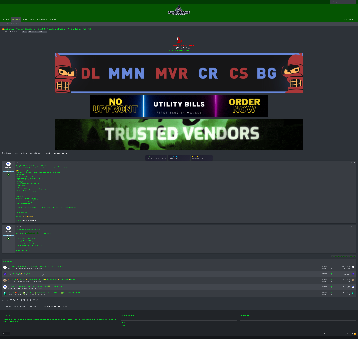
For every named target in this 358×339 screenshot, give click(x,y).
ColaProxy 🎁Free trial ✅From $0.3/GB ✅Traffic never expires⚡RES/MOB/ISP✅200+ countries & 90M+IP (44, 293)
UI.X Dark (6, 334)
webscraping (42, 31)
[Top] (352, 333)
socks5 (35, 31)
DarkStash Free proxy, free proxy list (34, 268)
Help (344, 334)
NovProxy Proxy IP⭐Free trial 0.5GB (20, 273)
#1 (354, 162)
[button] (34, 19)
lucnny (10, 281)
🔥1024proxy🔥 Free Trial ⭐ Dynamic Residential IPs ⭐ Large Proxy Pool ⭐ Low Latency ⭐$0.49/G (42, 280)
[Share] (352, 163)
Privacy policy (338, 334)
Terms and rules (328, 334)
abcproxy (6, 31)
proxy (29, 31)
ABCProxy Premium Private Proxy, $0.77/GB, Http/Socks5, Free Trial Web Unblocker (36, 266)
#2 (354, 226)
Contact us (124, 325)
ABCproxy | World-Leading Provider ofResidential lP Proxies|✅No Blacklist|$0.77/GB (36, 286)
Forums (123, 322)
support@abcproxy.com (28, 220)
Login (241, 319)
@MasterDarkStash (183, 48)
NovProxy (11, 275)
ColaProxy (11, 294)
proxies (24, 31)
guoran (10, 288)
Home (122, 319)
